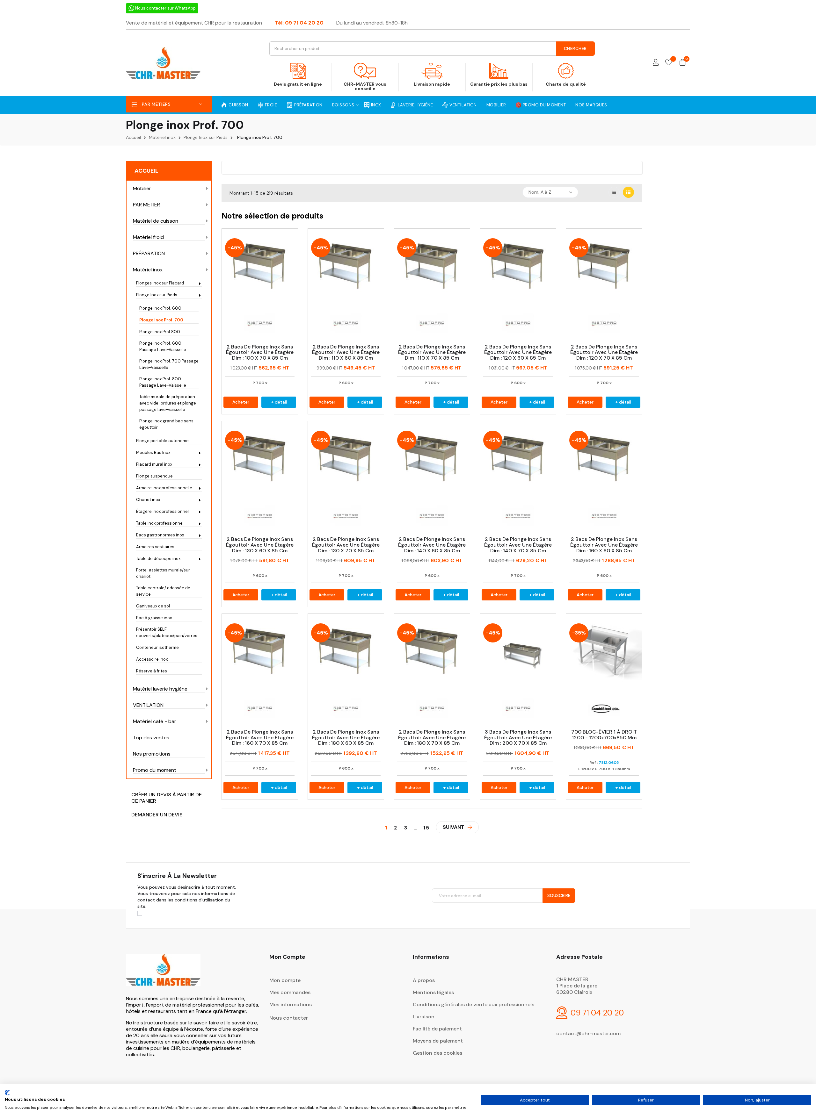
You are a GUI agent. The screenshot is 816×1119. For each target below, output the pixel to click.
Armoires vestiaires (155, 546)
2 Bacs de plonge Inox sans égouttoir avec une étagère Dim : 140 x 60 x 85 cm (432, 544)
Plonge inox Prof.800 (159, 331)
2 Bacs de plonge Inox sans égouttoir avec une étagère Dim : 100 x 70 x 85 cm (260, 352)
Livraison (423, 1016)
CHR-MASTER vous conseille (365, 86)
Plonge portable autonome (162, 440)
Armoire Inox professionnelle (164, 488)
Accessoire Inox (152, 659)
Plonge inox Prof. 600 (160, 308)
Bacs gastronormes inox (160, 535)
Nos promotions (152, 754)
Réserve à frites (151, 671)
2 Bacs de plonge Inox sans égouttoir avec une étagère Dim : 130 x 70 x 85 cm (346, 544)
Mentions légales (433, 992)
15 (426, 828)
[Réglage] (656, 63)
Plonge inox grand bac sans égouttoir (166, 424)
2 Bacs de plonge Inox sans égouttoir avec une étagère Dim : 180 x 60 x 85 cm (346, 737)
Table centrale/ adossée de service (163, 591)
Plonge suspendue (154, 476)
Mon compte (285, 980)
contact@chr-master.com (588, 1033)
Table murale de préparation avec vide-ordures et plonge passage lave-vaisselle (167, 403)
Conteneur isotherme (157, 647)
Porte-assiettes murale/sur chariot (163, 573)
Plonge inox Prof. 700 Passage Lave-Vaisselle (169, 364)
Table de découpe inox (158, 558)
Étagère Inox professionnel (162, 511)
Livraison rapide (432, 84)
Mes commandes (289, 992)
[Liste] (614, 192)
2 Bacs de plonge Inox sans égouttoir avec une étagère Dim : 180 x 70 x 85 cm (432, 737)
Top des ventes (151, 738)
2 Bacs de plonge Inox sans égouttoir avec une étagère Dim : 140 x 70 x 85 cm (518, 544)
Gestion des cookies (437, 1053)
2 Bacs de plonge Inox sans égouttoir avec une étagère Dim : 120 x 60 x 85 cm (518, 352)
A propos (424, 980)
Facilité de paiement (437, 1028)
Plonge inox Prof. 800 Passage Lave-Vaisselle (162, 382)
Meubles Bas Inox (153, 452)
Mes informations (290, 1004)
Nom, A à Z (539, 192)
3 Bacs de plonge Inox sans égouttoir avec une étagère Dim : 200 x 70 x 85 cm (518, 737)
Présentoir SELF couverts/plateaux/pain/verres (166, 632)
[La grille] (628, 192)
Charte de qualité (566, 84)
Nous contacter (288, 1018)
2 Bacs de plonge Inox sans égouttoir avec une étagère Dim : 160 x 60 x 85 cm (604, 544)
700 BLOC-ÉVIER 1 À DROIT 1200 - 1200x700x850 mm (604, 734)
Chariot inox (148, 499)
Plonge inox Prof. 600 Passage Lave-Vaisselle (162, 346)
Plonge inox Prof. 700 (161, 320)
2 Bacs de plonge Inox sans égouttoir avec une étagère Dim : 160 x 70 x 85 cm (260, 737)
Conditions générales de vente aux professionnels (473, 1004)
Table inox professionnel (160, 523)
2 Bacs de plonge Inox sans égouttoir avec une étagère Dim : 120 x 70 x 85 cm (604, 352)
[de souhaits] (668, 63)
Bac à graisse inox (154, 617)
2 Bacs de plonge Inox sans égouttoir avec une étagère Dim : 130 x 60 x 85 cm (260, 544)
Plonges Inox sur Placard (160, 283)
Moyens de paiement (438, 1040)
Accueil (146, 171)
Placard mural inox (154, 464)
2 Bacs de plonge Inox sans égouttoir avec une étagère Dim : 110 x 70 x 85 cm (432, 352)
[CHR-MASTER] (163, 974)
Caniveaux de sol (153, 606)
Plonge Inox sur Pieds (156, 295)
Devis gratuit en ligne (298, 84)
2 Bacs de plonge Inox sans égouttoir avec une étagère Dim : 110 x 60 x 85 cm (346, 352)
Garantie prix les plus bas (499, 84)
